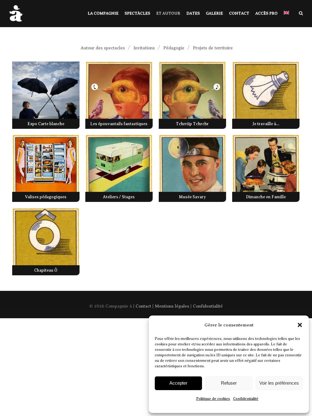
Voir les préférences (279, 383)
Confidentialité (245, 399)
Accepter (178, 383)
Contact (143, 306)
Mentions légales (172, 306)
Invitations (144, 48)
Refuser (229, 383)
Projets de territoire (213, 48)
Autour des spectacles (102, 48)
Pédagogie (173, 48)
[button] (300, 325)
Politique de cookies (213, 399)
